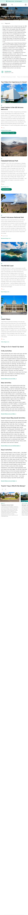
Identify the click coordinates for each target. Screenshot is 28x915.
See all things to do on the (7, 445)
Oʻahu (14, 378)
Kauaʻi (14, 481)
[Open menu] (25, 4)
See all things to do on (7, 378)
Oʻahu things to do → (5, 341)
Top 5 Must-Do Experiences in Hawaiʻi (8, 76)
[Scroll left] (2, 489)
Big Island (16, 445)
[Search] (12, 4)
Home (2, 23)
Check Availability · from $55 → (8, 132)
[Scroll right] (5, 489)
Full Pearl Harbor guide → (6, 130)
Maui (14, 413)
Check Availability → (6, 189)
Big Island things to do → (6, 238)
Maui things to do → (5, 186)
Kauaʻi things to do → (5, 291)
